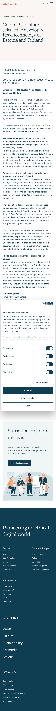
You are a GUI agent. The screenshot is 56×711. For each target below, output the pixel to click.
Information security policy (14, 694)
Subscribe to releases (19, 463)
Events (5, 562)
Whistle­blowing (9, 685)
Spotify (6, 602)
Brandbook (7, 702)
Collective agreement (40, 570)
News (5, 554)
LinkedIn (6, 586)
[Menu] (48, 4)
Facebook (7, 594)
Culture (35, 558)
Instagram (7, 590)
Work (7, 629)
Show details (42, 383)
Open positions (38, 562)
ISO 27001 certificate (11, 698)
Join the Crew (37, 554)
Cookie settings (9, 681)
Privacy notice (8, 689)
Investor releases (10, 566)
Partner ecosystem (39, 566)
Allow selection (28, 398)
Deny (28, 406)
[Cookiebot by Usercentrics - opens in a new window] (41, 303)
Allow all (28, 390)
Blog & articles (8, 558)
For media (10, 650)
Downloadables (9, 570)
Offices (8, 657)
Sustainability (13, 643)
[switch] (49, 356)
